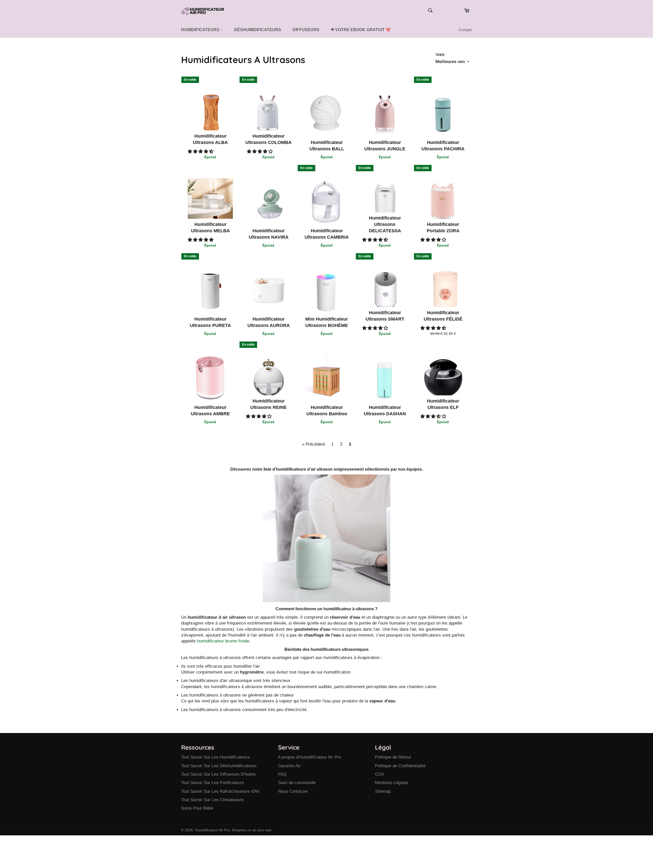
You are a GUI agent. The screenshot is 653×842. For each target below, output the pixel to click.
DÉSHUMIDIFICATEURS (257, 30)
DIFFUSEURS (306, 30)
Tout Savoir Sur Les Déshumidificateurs (219, 765)
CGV (379, 774)
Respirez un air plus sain (252, 830)
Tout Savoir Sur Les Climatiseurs (212, 799)
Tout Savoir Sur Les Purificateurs (212, 782)
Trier (440, 55)
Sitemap (383, 791)
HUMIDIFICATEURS (200, 30)
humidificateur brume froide (223, 641)
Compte (465, 30)
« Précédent (313, 444)
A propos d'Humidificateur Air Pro (309, 757)
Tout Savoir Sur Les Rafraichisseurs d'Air (220, 791)
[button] (201, 151)
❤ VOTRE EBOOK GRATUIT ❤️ (361, 30)
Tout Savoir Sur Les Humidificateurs (215, 757)
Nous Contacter (293, 791)
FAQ (282, 774)
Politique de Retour (393, 757)
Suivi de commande (297, 782)
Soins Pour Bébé (197, 808)
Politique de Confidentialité (400, 765)
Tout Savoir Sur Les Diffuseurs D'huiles (218, 774)
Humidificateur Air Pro (212, 830)
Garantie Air (289, 765)
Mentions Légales (391, 782)
